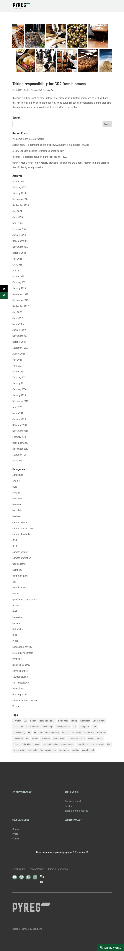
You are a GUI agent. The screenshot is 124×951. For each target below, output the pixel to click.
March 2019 (18, 413)
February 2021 (19, 377)
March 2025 (18, 181)
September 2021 (20, 347)
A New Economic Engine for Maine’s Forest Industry (38, 150)
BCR (14, 486)
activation (17, 721)
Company (17, 569)
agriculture (17, 474)
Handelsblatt (101, 733)
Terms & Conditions (58, 868)
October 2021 (19, 341)
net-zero (16, 623)
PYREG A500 (26, 744)
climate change (20, 551)
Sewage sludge (19, 750)
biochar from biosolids (47, 721)
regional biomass (67, 744)
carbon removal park (22, 528)
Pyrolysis (17, 658)
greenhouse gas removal (24, 599)
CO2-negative (84, 727)
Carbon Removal (99, 721)
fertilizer (65, 733)
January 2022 (19, 329)
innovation (17, 617)
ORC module (45, 738)
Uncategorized (19, 694)
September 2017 (20, 454)
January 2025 (19, 193)
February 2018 (19, 436)
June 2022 (17, 318)
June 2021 (17, 365)
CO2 (74, 727)
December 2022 (20, 294)
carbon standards (21, 534)
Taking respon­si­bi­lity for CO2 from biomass (49, 83)
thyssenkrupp (64, 750)
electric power (19, 587)
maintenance (18, 738)
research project (97, 744)
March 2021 (18, 371)
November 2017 (20, 448)
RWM (108, 744)
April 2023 (17, 270)
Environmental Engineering (49, 733)
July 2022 (17, 312)
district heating (20, 575)
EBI (35, 733)
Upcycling (75, 750)
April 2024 (17, 222)
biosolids (17, 510)
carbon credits (19, 522)
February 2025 (19, 187)
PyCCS (16, 744)
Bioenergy (17, 498)
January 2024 (19, 234)
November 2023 (20, 246)
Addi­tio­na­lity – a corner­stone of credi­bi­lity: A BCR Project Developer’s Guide (50, 144)
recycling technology (50, 744)
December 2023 (20, 240)
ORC (14, 635)
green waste (89, 733)
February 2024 (19, 229)
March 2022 (18, 324)
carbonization (85, 721)
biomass (74, 721)
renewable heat (82, 744)
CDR (14, 546)
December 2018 (20, 425)
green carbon (77, 733)
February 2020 (19, 389)
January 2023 (19, 288)
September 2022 (20, 306)
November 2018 (20, 430)
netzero (35, 738)
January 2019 (19, 419)
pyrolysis (37, 744)
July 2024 (17, 211)
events (15, 593)
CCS (14, 540)
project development (22, 652)
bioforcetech (63, 721)
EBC (14, 581)
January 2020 (19, 395)
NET (27, 738)
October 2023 (19, 252)
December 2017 (20, 442)
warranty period (88, 750)
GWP (14, 611)
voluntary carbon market (24, 700)
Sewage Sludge (20, 676)
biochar (33, 721)
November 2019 (20, 401)
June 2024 (17, 217)
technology (18, 688)
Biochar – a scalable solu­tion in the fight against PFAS (39, 156)
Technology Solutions (48, 750)
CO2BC (94, 727)
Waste (54, 90)
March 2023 (18, 276)
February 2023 (19, 282)
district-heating (19, 733)
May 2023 (17, 264)
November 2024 (20, 199)
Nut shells (17, 629)
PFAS (15, 641)
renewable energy (21, 664)
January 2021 (19, 383)
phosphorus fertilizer (22, 646)
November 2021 (20, 335)
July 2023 (17, 258)
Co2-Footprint (44, 90)
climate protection (21, 557)
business (16, 516)
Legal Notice (18, 868)
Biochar (27, 90)
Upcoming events (110, 947)
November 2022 (20, 300)
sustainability (33, 750)
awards (16, 480)
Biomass (34, 90)
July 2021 (17, 359)
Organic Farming (59, 738)
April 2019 (17, 407)
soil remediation (20, 682)
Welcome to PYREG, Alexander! (28, 138)
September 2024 (20, 205)
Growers (16, 605)
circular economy (32, 727)
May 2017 (17, 460)
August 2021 (18, 353)
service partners (20, 670)
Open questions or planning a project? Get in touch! (62, 852)
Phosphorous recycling (76, 738)
